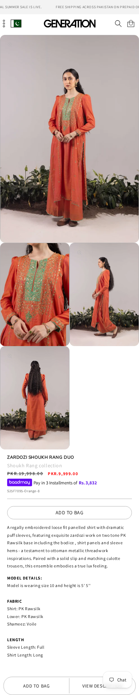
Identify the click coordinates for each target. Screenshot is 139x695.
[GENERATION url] (69, 23)
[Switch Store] (16, 23)
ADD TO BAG (70, 512)
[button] (118, 23)
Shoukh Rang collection (34, 465)
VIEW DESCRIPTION (102, 686)
